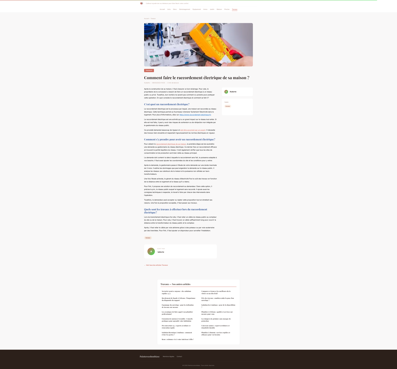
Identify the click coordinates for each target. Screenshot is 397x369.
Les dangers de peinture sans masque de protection (216, 320)
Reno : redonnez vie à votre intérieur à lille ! (178, 339)
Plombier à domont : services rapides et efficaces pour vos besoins (215, 333)
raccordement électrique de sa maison (171, 144)
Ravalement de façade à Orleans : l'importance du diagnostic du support (178, 299)
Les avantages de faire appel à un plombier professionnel (177, 313)
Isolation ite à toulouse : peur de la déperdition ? (218, 306)
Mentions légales (168, 356)
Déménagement (184, 9)
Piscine (226, 9)
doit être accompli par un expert (192, 130)
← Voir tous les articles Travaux (156, 265)
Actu (169, 9)
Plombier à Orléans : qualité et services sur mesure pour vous (217, 313)
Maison (219, 9)
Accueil (162, 9)
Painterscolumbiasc (150, 356)
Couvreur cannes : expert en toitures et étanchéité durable (215, 327)
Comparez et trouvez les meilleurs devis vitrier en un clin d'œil (216, 292)
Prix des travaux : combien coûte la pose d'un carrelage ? (217, 299)
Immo (205, 9)
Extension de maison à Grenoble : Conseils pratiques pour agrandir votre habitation (177, 320)
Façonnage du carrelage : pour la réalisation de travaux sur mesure (178, 306)
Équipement (197, 9)
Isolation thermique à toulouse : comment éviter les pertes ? (177, 333)
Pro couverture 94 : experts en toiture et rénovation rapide (176, 327)
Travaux (234, 9)
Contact (179, 356)
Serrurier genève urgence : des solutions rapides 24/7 (176, 292)
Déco (175, 9)
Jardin (212, 9)
